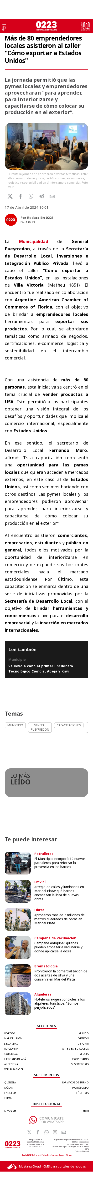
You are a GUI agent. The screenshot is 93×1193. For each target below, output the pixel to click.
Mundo (84, 1033)
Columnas (11, 1054)
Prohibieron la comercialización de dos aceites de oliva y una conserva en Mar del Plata (60, 975)
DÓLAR (8, 1087)
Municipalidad (33, 241)
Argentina (11, 1064)
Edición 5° (11, 1048)
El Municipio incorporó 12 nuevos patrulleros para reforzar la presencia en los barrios (60, 862)
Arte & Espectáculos (75, 1048)
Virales (84, 1054)
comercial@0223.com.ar (35, 1144)
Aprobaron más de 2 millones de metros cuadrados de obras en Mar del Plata (59, 919)
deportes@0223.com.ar (35, 1142)
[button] (31, 196)
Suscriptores (80, 1064)
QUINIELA (10, 1082)
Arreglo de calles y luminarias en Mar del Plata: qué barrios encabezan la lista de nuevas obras (59, 893)
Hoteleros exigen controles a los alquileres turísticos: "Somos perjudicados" (59, 1003)
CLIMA (7, 1098)
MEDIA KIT (10, 1111)
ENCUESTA (10, 1093)
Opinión (83, 1038)
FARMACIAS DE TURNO (75, 1082)
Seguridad (11, 1043)
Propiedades (80, 1059)
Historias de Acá (15, 1059)
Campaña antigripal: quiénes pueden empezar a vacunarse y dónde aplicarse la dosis (58, 947)
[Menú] (5, 23)
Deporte (83, 1043)
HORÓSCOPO (80, 1087)
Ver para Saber (14, 1069)
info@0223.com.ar (35, 1140)
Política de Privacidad (82, 1151)
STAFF (86, 1111)
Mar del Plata (13, 1038)
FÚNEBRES (82, 1093)
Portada (9, 1033)
